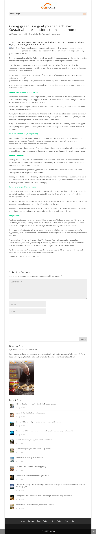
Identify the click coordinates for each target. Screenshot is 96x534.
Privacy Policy (56, 521)
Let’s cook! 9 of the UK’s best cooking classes (30, 413)
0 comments (55, 34)
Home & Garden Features (39, 34)
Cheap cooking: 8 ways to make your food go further (33, 449)
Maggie (14, 34)
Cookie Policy (42, 521)
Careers (31, 521)
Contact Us (69, 521)
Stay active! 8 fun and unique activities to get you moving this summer (38, 422)
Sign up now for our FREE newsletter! (23, 349)
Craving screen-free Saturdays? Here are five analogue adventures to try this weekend (44, 496)
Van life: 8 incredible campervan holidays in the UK (32, 476)
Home (22, 521)
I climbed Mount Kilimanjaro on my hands (29, 458)
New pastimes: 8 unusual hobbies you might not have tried (35, 505)
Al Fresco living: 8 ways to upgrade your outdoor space (34, 440)
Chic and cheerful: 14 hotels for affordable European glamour (36, 404)
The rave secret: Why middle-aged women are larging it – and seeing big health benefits (44, 431)
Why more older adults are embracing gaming (31, 467)
